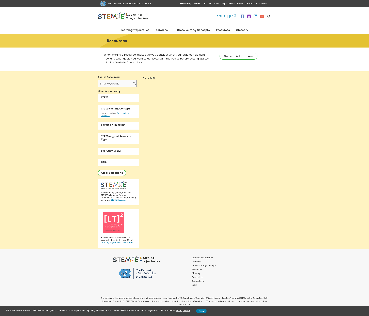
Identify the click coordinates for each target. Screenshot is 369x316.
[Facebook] (242, 16)
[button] (269, 17)
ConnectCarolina (245, 3)
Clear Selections (112, 173)
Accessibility (185, 3)
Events (197, 3)
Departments (228, 3)
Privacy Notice (183, 310)
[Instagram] (249, 16)
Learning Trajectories (135, 30)
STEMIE (221, 16)
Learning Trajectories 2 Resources (117, 242)
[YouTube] (262, 16)
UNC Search (261, 3)
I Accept (201, 311)
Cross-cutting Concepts (193, 30)
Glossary (242, 30)
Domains (162, 30)
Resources (223, 30)
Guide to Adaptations (238, 56)
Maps (216, 3)
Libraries (207, 3)
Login (194, 285)
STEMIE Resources (119, 200)
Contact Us (197, 277)
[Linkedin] (255, 16)
